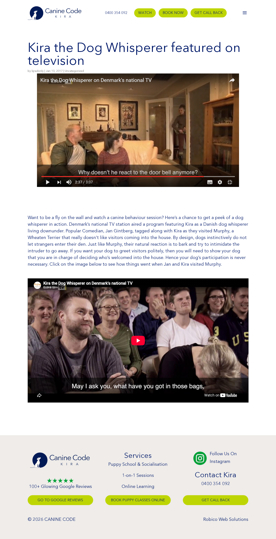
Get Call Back (209, 13)
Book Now (173, 13)
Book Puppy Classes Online (138, 500)
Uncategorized (74, 71)
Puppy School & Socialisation (137, 464)
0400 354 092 (116, 13)
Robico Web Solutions (225, 519)
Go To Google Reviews (60, 500)
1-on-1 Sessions (138, 475)
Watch (145, 13)
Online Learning (138, 486)
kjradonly (38, 71)
